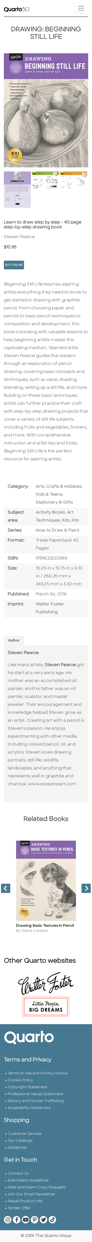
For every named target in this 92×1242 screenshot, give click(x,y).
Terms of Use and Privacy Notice (37, 1073)
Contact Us (18, 1174)
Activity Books (50, 513)
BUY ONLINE (14, 265)
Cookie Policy (20, 1080)
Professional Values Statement (35, 1094)
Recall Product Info (25, 1201)
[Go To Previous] (3, 890)
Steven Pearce (23, 653)
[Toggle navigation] (81, 8)
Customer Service (24, 1134)
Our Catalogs (20, 1141)
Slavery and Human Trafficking (36, 1101)
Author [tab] (14, 640)
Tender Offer (19, 1208)
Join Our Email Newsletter (31, 1194)
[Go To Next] (84, 890)
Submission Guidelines (28, 1181)
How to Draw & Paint (57, 530)
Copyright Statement (28, 1087)
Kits (66, 520)
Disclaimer (17, 1148)
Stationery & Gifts (54, 503)
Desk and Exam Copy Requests (37, 1187)
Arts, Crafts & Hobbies (59, 487)
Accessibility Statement (29, 1108)
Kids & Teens (49, 495)
